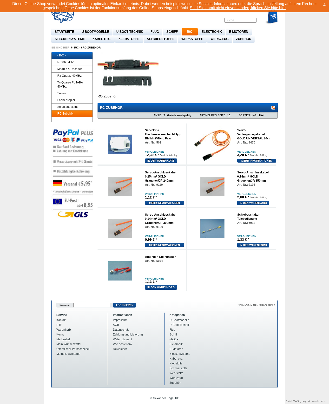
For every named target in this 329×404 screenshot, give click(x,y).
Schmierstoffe (160, 39)
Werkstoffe (192, 39)
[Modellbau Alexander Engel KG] (63, 14)
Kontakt (61, 320)
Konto (60, 334)
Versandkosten (316, 401)
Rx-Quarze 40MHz (69, 75)
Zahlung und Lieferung (128, 334)
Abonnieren (124, 305)
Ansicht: (160, 115)
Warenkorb (63, 329)
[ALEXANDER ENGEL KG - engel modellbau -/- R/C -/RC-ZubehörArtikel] (273, 108)
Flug (155, 32)
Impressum (120, 320)
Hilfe (59, 325)
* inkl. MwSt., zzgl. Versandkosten (256, 304)
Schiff (172, 32)
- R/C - (189, 32)
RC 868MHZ (65, 62)
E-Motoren (238, 32)
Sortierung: (248, 115)
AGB (116, 325)
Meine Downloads (68, 354)
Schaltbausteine (68, 107)
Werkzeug (220, 39)
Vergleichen (154, 152)
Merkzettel (63, 339)
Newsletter (64, 305)
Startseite (64, 32)
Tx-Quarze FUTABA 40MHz (70, 84)
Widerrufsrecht (122, 339)
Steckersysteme (70, 39)
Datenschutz (121, 329)
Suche (230, 20)
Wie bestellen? (122, 344)
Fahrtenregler (66, 100)
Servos (61, 93)
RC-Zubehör (92, 47)
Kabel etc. (101, 39)
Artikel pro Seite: (213, 115)
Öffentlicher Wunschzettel (73, 349)
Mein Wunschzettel (68, 344)
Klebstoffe (128, 39)
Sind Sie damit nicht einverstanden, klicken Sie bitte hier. (238, 8)
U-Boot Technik (129, 32)
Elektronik (212, 32)
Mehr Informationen (256, 160)
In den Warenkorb (161, 160)
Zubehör (243, 39)
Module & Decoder (69, 69)
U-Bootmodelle (95, 32)
